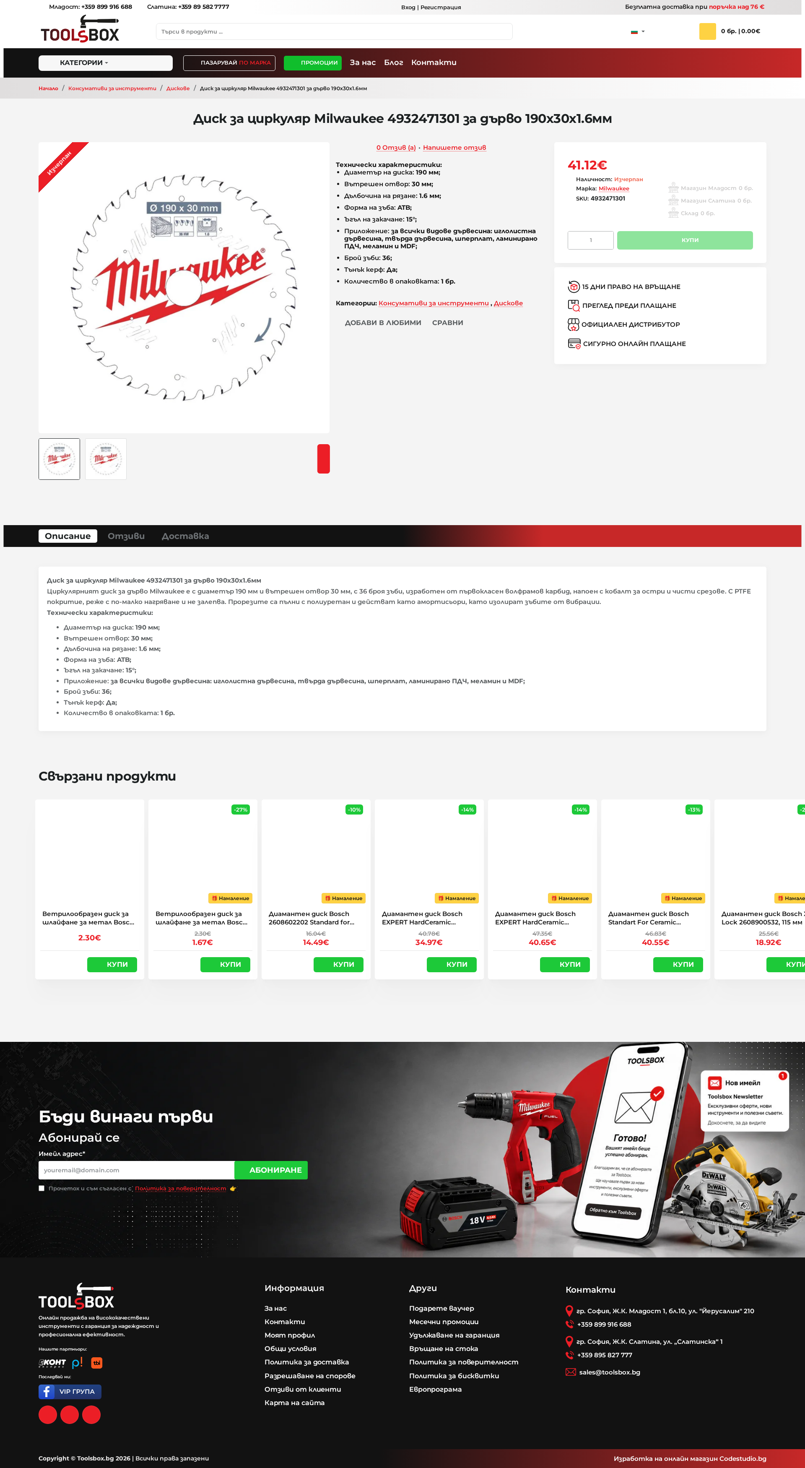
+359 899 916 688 (604, 1324)
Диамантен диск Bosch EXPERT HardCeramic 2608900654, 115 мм (422, 918)
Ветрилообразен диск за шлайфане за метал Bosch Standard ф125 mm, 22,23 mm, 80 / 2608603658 (201, 918)
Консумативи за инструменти (112, 88)
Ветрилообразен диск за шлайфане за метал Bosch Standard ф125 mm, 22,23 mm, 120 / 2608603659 (88, 918)
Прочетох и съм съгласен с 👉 (141, 1188)
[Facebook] (48, 1415)
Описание (68, 536)
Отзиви (126, 536)
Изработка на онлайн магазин (666, 1459)
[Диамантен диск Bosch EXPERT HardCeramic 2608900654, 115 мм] (429, 854)
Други (423, 1288)
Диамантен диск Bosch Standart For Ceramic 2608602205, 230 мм (648, 918)
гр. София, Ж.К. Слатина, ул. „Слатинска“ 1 (649, 1342)
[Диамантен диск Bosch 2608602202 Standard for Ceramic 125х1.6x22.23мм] (316, 854)
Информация (294, 1288)
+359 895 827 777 (604, 1355)
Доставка (185, 536)
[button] (378, 323)
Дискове (178, 88)
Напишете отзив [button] (454, 147)
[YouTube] (91, 1415)
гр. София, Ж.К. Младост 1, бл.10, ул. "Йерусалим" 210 (665, 1311)
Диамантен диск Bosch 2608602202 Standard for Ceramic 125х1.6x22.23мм (309, 918)
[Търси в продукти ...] (504, 31)
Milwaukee (614, 188)
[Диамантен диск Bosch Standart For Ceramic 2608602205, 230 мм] (655, 854)
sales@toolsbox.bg (609, 1372)
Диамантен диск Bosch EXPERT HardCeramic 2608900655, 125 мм (535, 918)
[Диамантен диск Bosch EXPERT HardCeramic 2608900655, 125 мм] (542, 854)
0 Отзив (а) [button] (396, 147)
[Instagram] (69, 1415)
